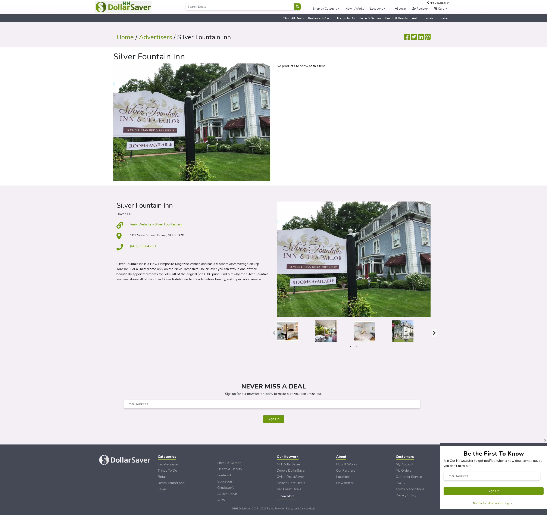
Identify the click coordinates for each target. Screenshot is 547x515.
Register (422, 9)
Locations (376, 9)
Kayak (162, 489)
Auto (415, 18)
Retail (444, 18)
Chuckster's (225, 487)
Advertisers (155, 37)
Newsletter (344, 483)
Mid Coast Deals (289, 489)
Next (434, 332)
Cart (441, 9)
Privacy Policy (406, 495)
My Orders (404, 470)
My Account (404, 464)
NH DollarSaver (288, 464)
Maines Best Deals (291, 483)
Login (402, 9)
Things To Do (346, 18)
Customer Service (409, 476)
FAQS (400, 483)
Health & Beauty (396, 18)
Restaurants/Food (320, 18)
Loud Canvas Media (304, 508)
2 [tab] (357, 346)
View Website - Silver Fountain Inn (156, 224)
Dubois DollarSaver (291, 470)
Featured (224, 475)
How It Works (355, 9)
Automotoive (227, 493)
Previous (273, 332)
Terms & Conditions (410, 489)
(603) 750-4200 (143, 246)
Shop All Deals (293, 18)
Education (429, 18)
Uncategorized (168, 464)
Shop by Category (325, 9)
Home (125, 37)
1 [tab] (350, 346)
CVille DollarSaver (290, 476)
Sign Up (273, 419)
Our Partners (345, 470)
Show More (286, 496)
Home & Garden (370, 18)
